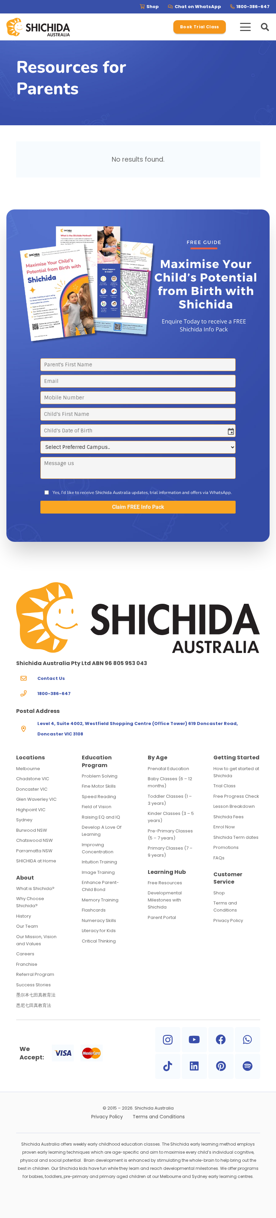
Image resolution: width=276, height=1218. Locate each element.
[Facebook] (221, 1039)
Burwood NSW (31, 830)
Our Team (27, 926)
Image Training (98, 872)
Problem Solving (99, 776)
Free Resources (165, 883)
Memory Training (100, 900)
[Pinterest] (221, 1066)
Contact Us (51, 678)
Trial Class (224, 786)
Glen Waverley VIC (36, 799)
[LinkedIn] (194, 1066)
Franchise (26, 964)
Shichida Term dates (235, 837)
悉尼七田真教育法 (33, 1005)
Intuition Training (99, 862)
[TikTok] (167, 1066)
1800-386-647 (54, 693)
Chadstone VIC (32, 779)
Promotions (226, 847)
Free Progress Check (236, 796)
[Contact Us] (27, 678)
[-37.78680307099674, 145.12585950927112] (38, 27)
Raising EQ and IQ (101, 817)
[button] (245, 27)
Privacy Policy (228, 920)
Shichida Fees (228, 817)
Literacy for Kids (99, 930)
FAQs (219, 858)
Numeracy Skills (99, 920)
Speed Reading (99, 796)
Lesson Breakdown (234, 806)
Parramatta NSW (34, 851)
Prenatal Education (168, 768)
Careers (25, 954)
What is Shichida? (35, 888)
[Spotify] (247, 1066)
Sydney (24, 820)
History (23, 916)
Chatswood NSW (34, 840)
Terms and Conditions (159, 1116)
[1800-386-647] (27, 693)
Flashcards (94, 910)
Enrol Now (224, 827)
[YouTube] (194, 1039)
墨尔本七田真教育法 (36, 995)
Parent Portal (162, 917)
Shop (219, 893)
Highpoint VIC (30, 809)
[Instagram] (167, 1039)
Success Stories (33, 985)
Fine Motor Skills (99, 786)
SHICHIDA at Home (36, 861)
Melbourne (28, 768)
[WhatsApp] (247, 1039)
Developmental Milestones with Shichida (165, 900)
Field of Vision (96, 806)
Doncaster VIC (31, 789)
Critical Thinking (99, 941)
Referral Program (35, 974)
